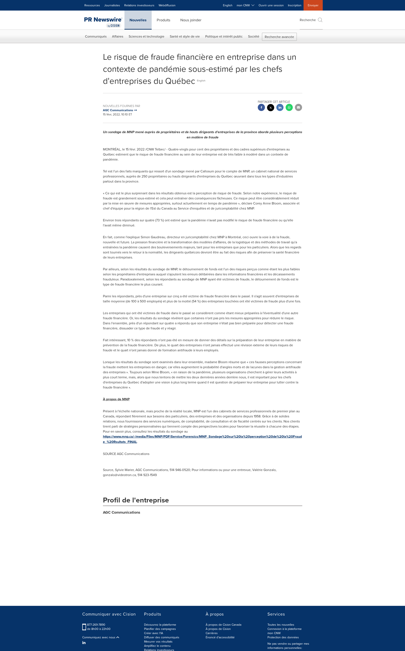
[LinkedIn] (84, 642)
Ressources (92, 5)
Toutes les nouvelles (280, 625)
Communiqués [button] (96, 36)
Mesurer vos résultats (158, 641)
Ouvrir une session (271, 5)
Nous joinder (190, 20)
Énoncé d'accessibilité (220, 637)
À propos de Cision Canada (223, 625)
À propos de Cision (218, 629)
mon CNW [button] (244, 5)
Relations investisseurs (139, 5)
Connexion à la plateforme (284, 629)
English (227, 5)
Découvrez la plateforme (160, 625)
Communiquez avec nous (99, 637)
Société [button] (253, 36)
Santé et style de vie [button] (185, 36)
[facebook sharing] (261, 108)
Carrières (212, 633)
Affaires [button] (117, 36)
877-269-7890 (96, 625)
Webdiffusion (167, 5)
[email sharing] (298, 108)
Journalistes (112, 5)
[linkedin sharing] (280, 108)
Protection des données (283, 637)
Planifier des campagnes (160, 629)
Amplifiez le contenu (157, 646)
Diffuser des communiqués (161, 637)
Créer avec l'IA (153, 633)
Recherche (308, 20)
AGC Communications (121, 512)
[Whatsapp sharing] (289, 108)
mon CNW (274, 633)
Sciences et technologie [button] (146, 36)
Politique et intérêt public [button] (224, 36)
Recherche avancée (279, 36)
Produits (163, 20)
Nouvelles (138, 20)
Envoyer (313, 5)
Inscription (294, 5)
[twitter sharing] (270, 108)
